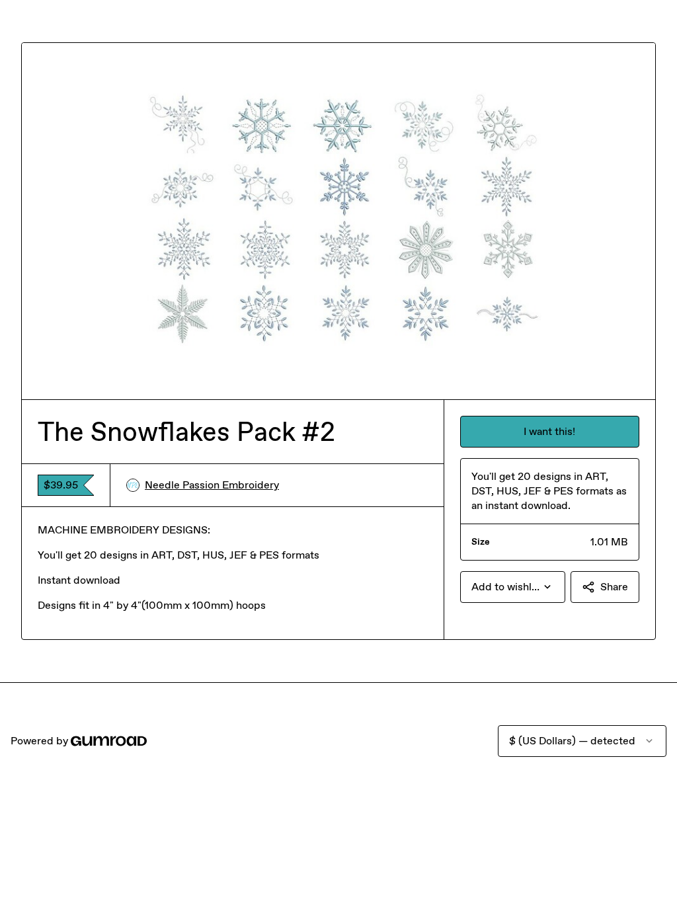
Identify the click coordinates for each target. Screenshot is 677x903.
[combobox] (512, 587)
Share (614, 586)
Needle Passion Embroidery (212, 485)
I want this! (549, 431)
